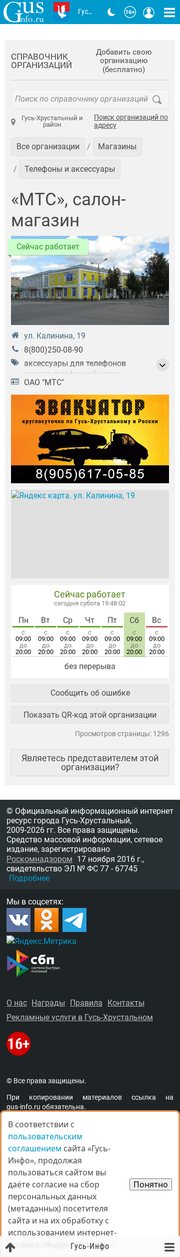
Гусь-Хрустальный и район (52, 121)
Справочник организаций (41, 61)
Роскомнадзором (39, 859)
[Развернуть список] (162, 365)
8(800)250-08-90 (53, 350)
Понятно (151, 1184)
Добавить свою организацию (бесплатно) (124, 61)
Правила (86, 1003)
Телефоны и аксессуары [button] (69, 169)
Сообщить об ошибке (90, 693)
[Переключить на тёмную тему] (112, 12)
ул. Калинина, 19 (55, 336)
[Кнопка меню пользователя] (149, 12)
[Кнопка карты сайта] (169, 12)
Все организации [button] (48, 146)
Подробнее (29, 878)
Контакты (126, 1003)
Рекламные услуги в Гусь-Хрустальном (79, 1017)
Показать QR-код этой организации (90, 715)
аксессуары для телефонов (75, 363)
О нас (16, 1003)
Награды (48, 1003)
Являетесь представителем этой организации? (90, 762)
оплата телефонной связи (72, 374)
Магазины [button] (117, 146)
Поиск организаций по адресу (131, 122)
